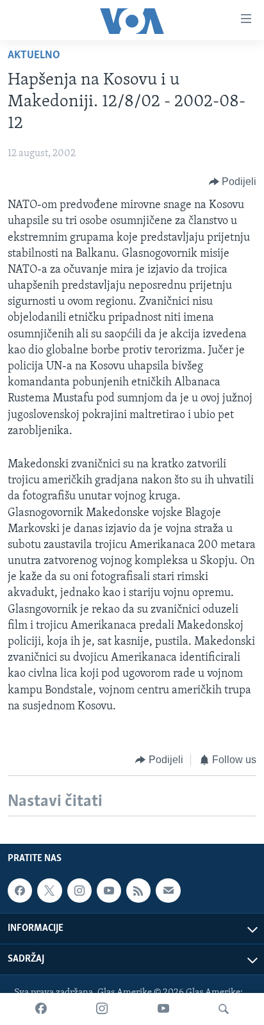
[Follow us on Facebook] (20, 890)
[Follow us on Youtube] (109, 890)
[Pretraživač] (223, 1009)
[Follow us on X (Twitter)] (49, 890)
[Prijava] (168, 890)
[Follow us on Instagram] (79, 890)
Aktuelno (34, 55)
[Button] (233, 182)
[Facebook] (41, 1009)
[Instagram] (102, 1009)
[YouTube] (163, 1009)
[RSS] (138, 890)
